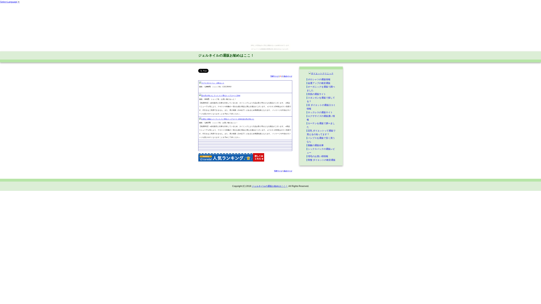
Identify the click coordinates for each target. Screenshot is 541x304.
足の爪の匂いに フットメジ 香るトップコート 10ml (220, 96)
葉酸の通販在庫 (316, 145)
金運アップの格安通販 (319, 83)
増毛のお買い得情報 (318, 156)
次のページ (288, 76)
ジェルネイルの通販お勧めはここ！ (226, 55)
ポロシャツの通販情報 (319, 79)
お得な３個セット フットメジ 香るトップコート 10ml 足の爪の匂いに (227, 119)
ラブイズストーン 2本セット (212, 83)
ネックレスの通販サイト (320, 112)
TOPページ (274, 76)
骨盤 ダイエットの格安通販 (321, 160)
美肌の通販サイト (317, 94)
